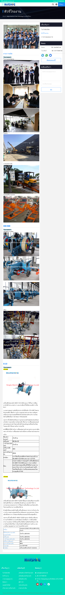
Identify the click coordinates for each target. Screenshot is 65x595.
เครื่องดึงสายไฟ (23, 579)
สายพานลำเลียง (23, 588)
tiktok (48, 584)
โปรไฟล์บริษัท (6, 573)
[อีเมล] (50, 55)
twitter (45, 584)
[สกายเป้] (43, 55)
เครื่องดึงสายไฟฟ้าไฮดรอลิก (26, 573)
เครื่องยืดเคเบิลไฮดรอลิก (25, 576)
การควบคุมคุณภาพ (7, 579)
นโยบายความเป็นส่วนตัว (9, 588)
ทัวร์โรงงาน (6, 576)
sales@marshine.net (8, 1)
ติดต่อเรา (5, 582)
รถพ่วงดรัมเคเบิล (23, 585)
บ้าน (4, 16)
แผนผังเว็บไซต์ (6, 585)
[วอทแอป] (46, 55)
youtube (37, 584)
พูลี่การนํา (21, 582)
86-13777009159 (59, 1)
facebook (41, 584)
